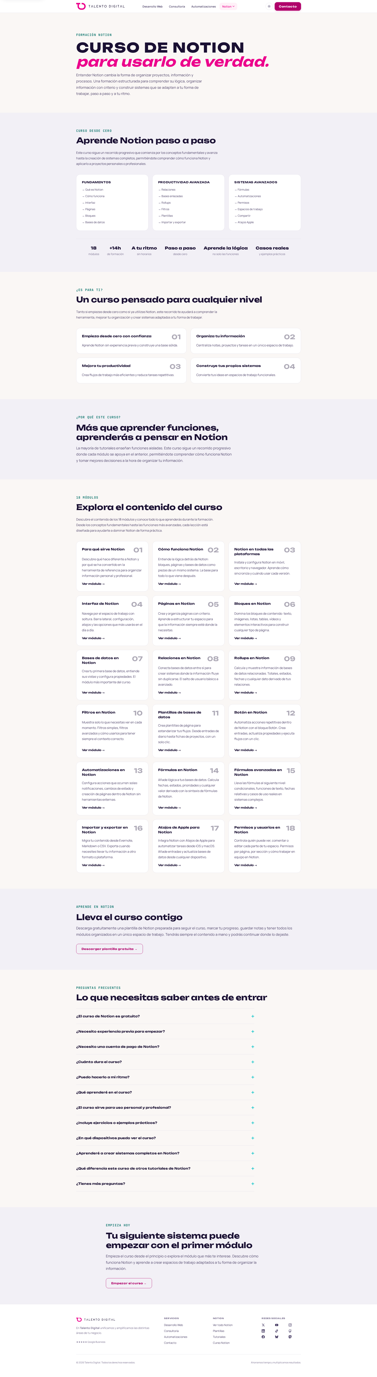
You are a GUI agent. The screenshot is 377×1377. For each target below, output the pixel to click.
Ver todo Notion (223, 1325)
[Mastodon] (290, 1336)
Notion (227, 6)
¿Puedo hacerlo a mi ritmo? (102, 1077)
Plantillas (218, 1331)
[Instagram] (290, 1325)
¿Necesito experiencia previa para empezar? (120, 1031)
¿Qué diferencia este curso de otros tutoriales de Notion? (133, 1168)
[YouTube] (276, 1325)
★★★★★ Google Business (90, 1342)
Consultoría (177, 6)
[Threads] (290, 1331)
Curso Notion (221, 1342)
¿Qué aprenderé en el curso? (104, 1092)
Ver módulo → (93, 583)
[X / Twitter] (263, 1325)
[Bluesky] (276, 1336)
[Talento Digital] (96, 1319)
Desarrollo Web (152, 6)
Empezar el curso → (129, 1283)
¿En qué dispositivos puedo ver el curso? (116, 1138)
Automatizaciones (203, 6)
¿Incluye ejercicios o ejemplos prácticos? (116, 1123)
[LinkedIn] (263, 1331)
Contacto (288, 6)
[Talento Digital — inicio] (105, 6)
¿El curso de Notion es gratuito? (108, 1016)
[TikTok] (276, 1331)
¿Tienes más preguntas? (100, 1184)
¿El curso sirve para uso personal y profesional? (123, 1108)
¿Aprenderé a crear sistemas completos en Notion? (127, 1153)
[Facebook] (263, 1336)
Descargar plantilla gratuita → (110, 949)
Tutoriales (219, 1336)
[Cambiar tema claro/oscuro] (269, 6)
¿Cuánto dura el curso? (99, 1062)
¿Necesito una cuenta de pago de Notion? (117, 1047)
